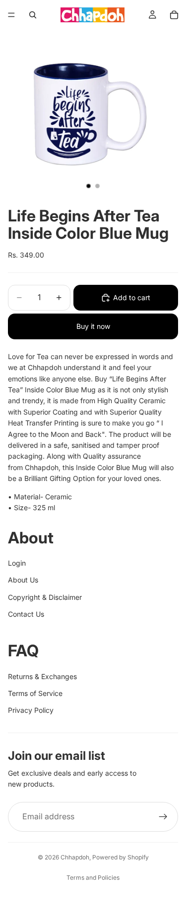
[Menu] (11, 14)
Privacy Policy (31, 710)
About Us (23, 580)
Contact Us (26, 614)
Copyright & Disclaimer (45, 597)
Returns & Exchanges (42, 676)
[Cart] (174, 15)
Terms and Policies (93, 877)
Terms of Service (35, 693)
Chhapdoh (75, 857)
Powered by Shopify (120, 857)
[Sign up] (163, 816)
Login (17, 563)
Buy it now (93, 326)
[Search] (33, 15)
